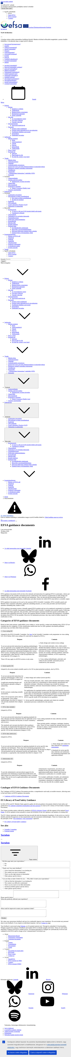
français (6, 57)
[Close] (1, 519)
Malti (10, 70)
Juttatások (11, 238)
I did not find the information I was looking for (18, 881)
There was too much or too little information (17, 885)
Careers (10, 942)
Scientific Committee (10, 829)
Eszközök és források (14, 186)
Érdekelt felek (12, 226)
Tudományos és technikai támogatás (18, 216)
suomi (10, 82)
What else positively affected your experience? (14, 899)
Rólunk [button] (6, 278)
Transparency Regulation (15, 937)
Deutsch (6, 51)
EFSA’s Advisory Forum (39, 810)
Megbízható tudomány (18, 114)
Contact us (44, 923)
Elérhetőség (7, 1033)
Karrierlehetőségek (9, 234)
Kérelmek (7, 417)
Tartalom (5, 835)
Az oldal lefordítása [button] (7, 515)
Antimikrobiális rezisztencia (16, 165)
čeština (10, 47)
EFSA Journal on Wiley (15, 960)
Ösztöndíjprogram (13, 218)
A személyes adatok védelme (12, 1030)
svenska (10, 83)
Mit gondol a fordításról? (8, 520)
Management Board (14, 936)
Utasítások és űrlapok (18, 213)
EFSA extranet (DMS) (14, 964)
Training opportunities (14, 190)
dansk (10, 49)
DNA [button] (57, 654)
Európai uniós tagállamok (19, 128)
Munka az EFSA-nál (14, 236)
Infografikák (15, 147)
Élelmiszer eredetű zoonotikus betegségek (20, 168)
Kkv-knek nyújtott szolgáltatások (21, 198)
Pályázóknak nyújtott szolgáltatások (18, 196)
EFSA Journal (12, 16)
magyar (10, 69)
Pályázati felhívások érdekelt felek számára (24, 231)
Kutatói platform (13, 224)
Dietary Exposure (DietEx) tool (21, 188)
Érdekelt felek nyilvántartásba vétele (22, 233)
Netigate (23, 926)
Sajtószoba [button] (7, 322)
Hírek (13, 140)
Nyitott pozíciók (13, 247)
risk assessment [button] (38, 817)
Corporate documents (14, 939)
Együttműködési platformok (20, 228)
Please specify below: (7, 897)
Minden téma (12, 160)
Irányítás (10, 117)
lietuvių (13, 67)
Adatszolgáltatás (13, 178)
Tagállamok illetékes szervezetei (21, 132)
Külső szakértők (16, 115)
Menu (2, 102)
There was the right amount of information (17, 874)
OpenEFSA (11, 959)
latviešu (10, 65)
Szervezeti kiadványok (18, 125)
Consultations (12, 944)
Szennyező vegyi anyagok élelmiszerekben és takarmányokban (26, 166)
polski (10, 74)
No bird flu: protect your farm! (21, 157)
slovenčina (11, 79)
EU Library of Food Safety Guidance (15, 821)
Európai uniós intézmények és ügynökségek (24, 130)
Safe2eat (14, 153)
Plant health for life (17, 155)
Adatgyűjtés (11, 183)
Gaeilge (11, 59)
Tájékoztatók (15, 148)
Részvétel (8, 441)
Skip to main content (7, 1)
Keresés (3, 259)
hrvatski (10, 61)
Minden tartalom (13, 138)
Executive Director (17, 120)
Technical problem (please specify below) (17, 886)
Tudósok (10, 239)
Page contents (33, 859)
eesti (9, 52)
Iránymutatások (12, 185)
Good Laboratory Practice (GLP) (17, 204)
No (5, 865)
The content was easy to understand (15, 872)
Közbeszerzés (12, 209)
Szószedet (11, 175)
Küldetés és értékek (17, 109)
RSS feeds (11, 952)
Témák (6, 158)
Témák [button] (6, 356)
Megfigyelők (12, 223)
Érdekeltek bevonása (18, 135)
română (9, 77)
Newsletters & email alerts (15, 951)
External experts (9, 831)
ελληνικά (10, 54)
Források (7, 387)
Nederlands (11, 72)
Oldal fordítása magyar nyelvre (54, 517)
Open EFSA (11, 15)
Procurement (12, 946)
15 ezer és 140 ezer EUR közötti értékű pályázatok (26, 211)
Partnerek (11, 127)
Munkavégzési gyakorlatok (20, 112)
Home (6, 497)
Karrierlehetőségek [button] (9, 480)
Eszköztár (11, 201)
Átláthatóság (15, 110)
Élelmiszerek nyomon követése (21, 181)
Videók (14, 143)
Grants (10, 947)
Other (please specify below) (13, 876)
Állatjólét (10, 163)
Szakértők (11, 241)
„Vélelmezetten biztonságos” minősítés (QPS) (21, 173)
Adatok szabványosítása (15, 180)
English (6, 56)
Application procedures (15, 195)
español (6, 46)
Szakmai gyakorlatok (14, 244)
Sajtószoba (7, 137)
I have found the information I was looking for (18, 870)
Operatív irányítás (17, 122)
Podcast (14, 145)
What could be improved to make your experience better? (17, 908)
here (31, 634)
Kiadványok (8, 191)
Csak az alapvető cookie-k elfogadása (42, 1052)
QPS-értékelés (12, 203)
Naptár (34, 99)
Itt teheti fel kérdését (18, 200)
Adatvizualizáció (17, 142)
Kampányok (11, 152)
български (12, 44)
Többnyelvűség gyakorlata (12, 1031)
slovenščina (10, 80)
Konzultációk (12, 221)
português (11, 75)
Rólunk (6, 105)
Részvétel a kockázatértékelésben (21, 229)
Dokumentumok (13, 123)
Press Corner (12, 150)
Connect (10, 18)
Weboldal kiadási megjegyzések (13, 1035)
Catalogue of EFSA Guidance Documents (16, 796)
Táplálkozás (11, 170)
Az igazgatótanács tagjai (19, 119)
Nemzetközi (15, 133)
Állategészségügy (13, 162)
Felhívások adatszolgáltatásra (16, 219)
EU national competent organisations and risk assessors (24, 805)
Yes (5, 863)
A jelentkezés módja (14, 246)
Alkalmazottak (12, 242)
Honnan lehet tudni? (6, 8)
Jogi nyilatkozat (9, 1028)
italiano (6, 62)
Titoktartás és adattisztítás (15, 206)
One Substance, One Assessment (22, 818)
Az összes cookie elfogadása (17, 1052)
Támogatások (12, 214)
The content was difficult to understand (16, 883)
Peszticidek (11, 171)
